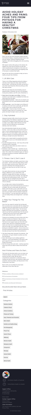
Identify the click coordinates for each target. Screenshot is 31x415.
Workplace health (8, 344)
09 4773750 (6, 393)
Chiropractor (7, 347)
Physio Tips (6, 330)
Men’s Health (7, 320)
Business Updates (8, 304)
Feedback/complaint (7, 402)
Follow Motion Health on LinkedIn (16, 384)
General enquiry (6, 400)
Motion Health (5, 396)
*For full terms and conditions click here (11, 406)
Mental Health (7, 360)
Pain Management (8, 327)
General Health (7, 354)
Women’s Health (7, 340)
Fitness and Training (8, 314)
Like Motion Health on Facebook (16, 380)
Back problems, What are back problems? (14, 273)
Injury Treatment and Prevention (11, 317)
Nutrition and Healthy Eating (10, 324)
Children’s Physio (8, 307)
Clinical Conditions (8, 310)
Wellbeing (6, 337)
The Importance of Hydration (11, 276)
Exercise (6, 357)
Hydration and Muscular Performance (13, 282)
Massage (6, 350)
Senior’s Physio (7, 334)
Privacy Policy (5, 407)
